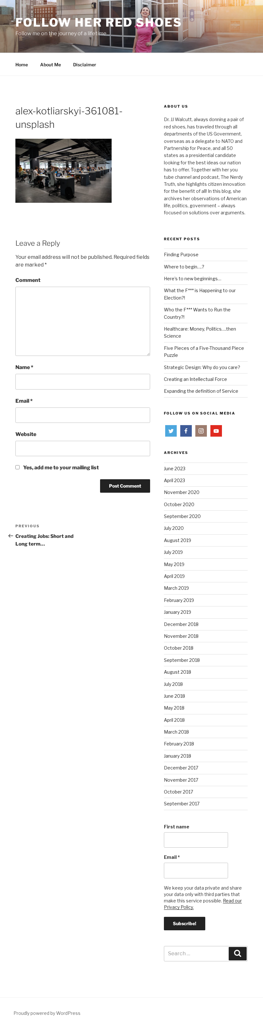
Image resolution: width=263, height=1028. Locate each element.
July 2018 (173, 684)
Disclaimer (84, 64)
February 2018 (179, 743)
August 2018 (177, 672)
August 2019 (177, 540)
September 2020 (182, 516)
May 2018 (174, 708)
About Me (50, 64)
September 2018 (182, 660)
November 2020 (181, 492)
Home (21, 64)
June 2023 (174, 468)
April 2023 (174, 480)
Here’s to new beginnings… (192, 278)
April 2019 (174, 576)
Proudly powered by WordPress (47, 1013)
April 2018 (174, 720)
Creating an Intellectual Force (195, 379)
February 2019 (179, 600)
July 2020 (174, 528)
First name (176, 826)
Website (25, 434)
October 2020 (179, 504)
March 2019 (176, 588)
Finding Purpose (181, 254)
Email (24, 401)
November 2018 (181, 636)
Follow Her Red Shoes (98, 22)
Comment (27, 280)
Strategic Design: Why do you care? (202, 367)
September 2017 (181, 803)
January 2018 (177, 756)
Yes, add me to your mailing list (60, 468)
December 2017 (181, 767)
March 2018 (176, 732)
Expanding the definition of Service (201, 391)
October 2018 (178, 648)
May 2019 (174, 564)
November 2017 (181, 780)
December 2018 (181, 624)
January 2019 (177, 612)
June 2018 (174, 696)
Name (24, 367)
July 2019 (173, 552)
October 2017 (178, 791)
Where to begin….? (184, 266)
